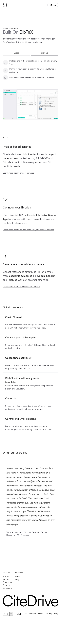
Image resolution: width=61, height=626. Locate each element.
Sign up (44, 53)
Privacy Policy (52, 613)
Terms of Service (35, 613)
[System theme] (11, 614)
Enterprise (7, 582)
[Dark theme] (8, 614)
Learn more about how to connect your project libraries (28, 229)
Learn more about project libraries (18, 173)
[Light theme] (4, 614)
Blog (17, 579)
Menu (53, 5)
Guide (16, 53)
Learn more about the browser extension (21, 286)
